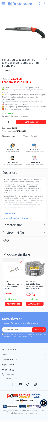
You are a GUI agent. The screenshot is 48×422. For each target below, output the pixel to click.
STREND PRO (31, 282)
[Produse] (3, 4)
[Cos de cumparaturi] (44, 3)
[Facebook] (13, 384)
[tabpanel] (24, 32)
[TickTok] (27, 384)
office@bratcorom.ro (13, 378)
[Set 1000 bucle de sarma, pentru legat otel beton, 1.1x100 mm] (34, 268)
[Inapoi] (46, 59)
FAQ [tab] (6, 240)
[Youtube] (20, 384)
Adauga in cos (31, 122)
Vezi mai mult (10, 214)
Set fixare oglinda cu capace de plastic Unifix (13, 286)
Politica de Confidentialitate (22, 336)
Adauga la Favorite (11, 136)
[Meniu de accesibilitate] (43, 403)
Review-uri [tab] (13, 232)
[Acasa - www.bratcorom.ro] (20, 3)
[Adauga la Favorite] (20, 261)
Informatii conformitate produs (17, 218)
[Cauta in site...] (39, 3)
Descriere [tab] (10, 172)
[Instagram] (35, 384)
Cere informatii (31, 136)
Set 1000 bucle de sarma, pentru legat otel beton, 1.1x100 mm (34, 286)
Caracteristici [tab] (13, 225)
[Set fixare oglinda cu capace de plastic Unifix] (13, 268)
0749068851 (9, 375)
